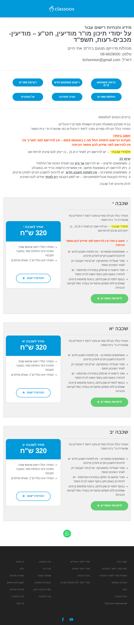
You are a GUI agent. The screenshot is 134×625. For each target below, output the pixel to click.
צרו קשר (20, 603)
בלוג (125, 589)
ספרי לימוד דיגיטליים (80, 561)
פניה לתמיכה (45, 596)
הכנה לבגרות (83, 575)
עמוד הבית (122, 561)
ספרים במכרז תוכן (42, 589)
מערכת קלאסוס (119, 582)
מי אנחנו (20, 561)
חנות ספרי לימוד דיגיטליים (114, 568)
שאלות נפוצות (44, 575)
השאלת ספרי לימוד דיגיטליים (113, 575)
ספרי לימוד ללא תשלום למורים (75, 582)
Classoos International (116, 603)
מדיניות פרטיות (17, 589)
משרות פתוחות (17, 575)
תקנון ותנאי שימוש (15, 582)
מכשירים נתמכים (43, 582)
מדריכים (47, 568)
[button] (67, 534)
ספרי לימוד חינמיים (81, 568)
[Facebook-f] (63, 619)
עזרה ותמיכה (121, 596)
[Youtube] (71, 619)
